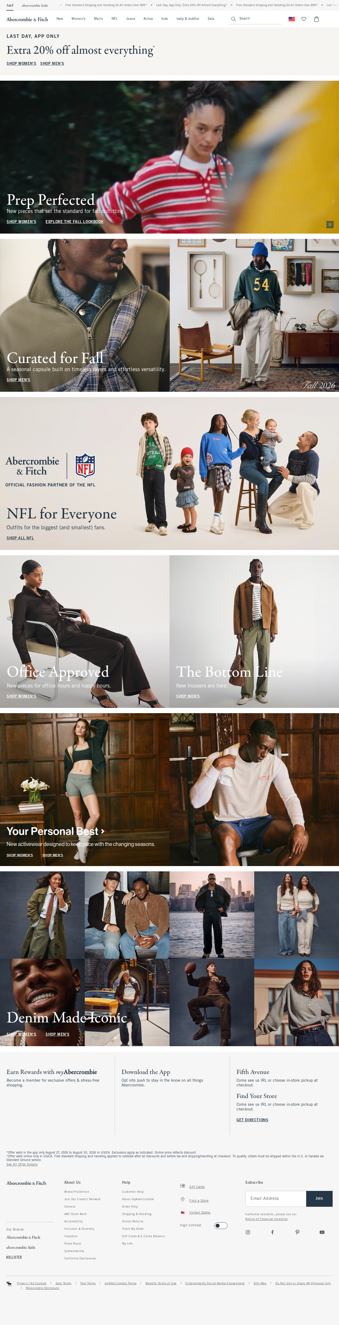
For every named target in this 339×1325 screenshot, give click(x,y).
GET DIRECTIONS (252, 1120)
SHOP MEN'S (52, 64)
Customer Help (133, 1192)
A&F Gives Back (75, 1214)
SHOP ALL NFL (20, 538)
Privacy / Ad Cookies (32, 1283)
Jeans (130, 19)
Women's (79, 19)
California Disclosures (80, 1258)
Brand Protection (76, 1192)
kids (165, 19)
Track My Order (133, 1229)
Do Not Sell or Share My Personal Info (303, 1283)
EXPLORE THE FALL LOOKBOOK (74, 222)
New (59, 19)
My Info (127, 1243)
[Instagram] (248, 1232)
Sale (211, 19)
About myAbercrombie (138, 1199)
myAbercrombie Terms (120, 1283)
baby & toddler (188, 19)
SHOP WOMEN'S (21, 64)
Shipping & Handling (136, 1214)
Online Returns (132, 1221)
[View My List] (304, 19)
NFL (114, 19)
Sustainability (74, 1251)
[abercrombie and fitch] (27, 19)
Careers (69, 1206)
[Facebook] (272, 1232)
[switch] (182, 1224)
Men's (98, 19)
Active (148, 19)
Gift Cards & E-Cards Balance (143, 1236)
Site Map (260, 1283)
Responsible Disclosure (42, 1288)
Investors (71, 1236)
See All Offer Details (22, 1164)
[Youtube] (322, 1232)
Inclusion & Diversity (79, 1229)
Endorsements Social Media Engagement (215, 1283)
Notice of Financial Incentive (266, 1219)
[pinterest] (297, 1232)
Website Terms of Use (161, 1283)
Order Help (130, 1206)
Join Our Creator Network (82, 1199)
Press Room (72, 1243)
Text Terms (88, 1283)
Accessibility (73, 1221)
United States (200, 1212)
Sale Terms (64, 1283)
